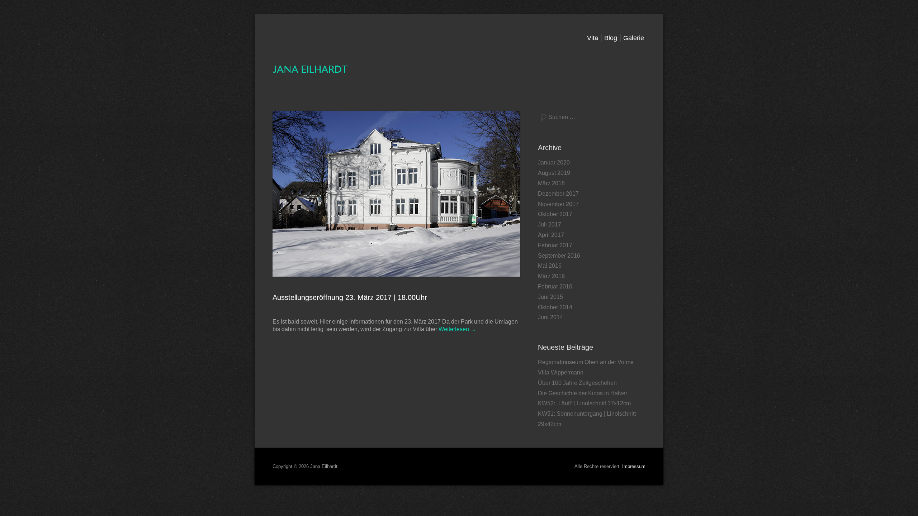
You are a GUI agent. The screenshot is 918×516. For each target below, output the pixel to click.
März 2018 (551, 183)
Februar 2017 (555, 245)
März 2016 (551, 276)
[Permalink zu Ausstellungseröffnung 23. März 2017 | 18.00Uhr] (396, 194)
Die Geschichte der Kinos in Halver (582, 393)
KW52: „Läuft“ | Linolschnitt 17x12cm (584, 403)
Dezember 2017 (558, 194)
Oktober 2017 (555, 214)
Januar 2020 (554, 162)
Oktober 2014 (555, 307)
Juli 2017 (549, 224)
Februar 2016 (555, 286)
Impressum (633, 466)
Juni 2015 (550, 297)
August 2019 (554, 173)
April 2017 (551, 235)
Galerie (633, 38)
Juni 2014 (550, 317)
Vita (592, 38)
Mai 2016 (550, 266)
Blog (610, 38)
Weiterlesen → (457, 329)
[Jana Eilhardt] (311, 68)
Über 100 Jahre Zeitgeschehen (577, 383)
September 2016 (559, 256)
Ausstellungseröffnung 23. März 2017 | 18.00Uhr (350, 297)
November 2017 (558, 204)
